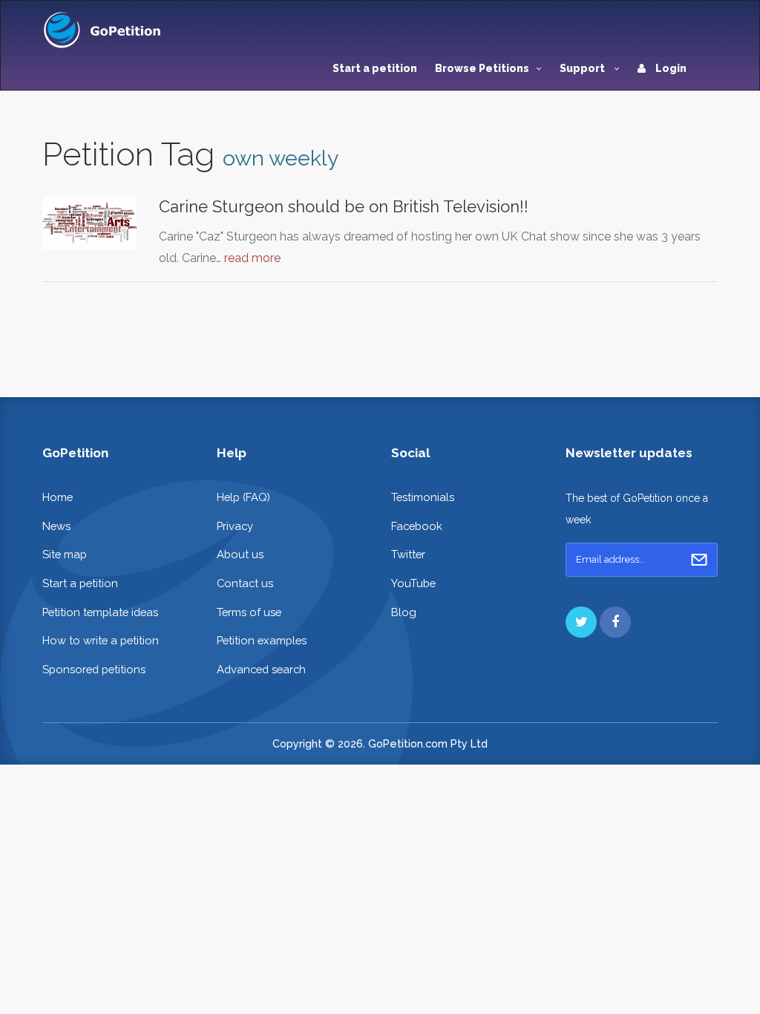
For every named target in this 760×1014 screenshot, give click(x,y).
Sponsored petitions (93, 669)
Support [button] (583, 68)
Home (57, 497)
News (56, 526)
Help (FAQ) (243, 497)
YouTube (413, 583)
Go (699, 560)
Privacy (235, 526)
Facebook (416, 526)
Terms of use (249, 612)
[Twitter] (581, 622)
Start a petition (374, 68)
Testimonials (422, 497)
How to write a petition (100, 640)
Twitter (408, 554)
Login (670, 68)
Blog (403, 612)
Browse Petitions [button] (482, 68)
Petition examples (262, 640)
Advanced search (261, 669)
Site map (64, 554)
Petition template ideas (100, 612)
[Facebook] (615, 622)
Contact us (245, 583)
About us (240, 554)
